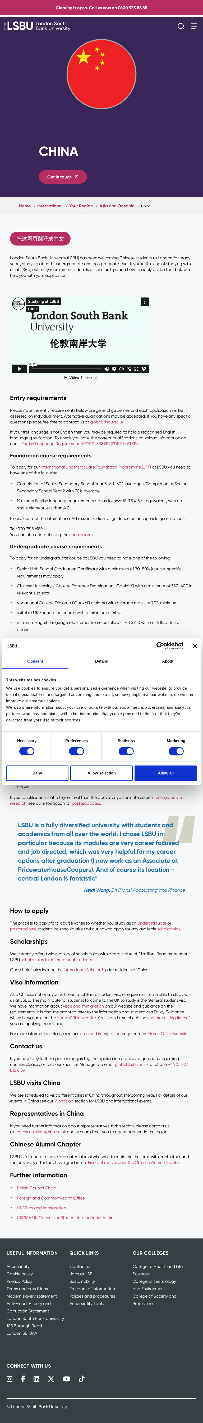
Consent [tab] (35, 661)
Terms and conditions (27, 1288)
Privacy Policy (19, 1281)
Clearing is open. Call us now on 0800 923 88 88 (101, 7)
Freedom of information (92, 1288)
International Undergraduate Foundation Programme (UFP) (96, 467)
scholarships (168, 928)
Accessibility (18, 1266)
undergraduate (152, 923)
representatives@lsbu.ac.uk (40, 1131)
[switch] (76, 751)
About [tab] (168, 661)
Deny (37, 773)
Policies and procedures (92, 1296)
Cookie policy (20, 1273)
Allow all (166, 773)
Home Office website (76, 1017)
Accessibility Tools (87, 1303)
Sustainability (82, 1281)
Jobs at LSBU (82, 1273)
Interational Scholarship (86, 969)
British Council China (36, 1187)
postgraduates (86, 803)
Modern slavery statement (32, 1296)
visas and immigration (83, 1006)
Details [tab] (101, 661)
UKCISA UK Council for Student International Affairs (65, 1217)
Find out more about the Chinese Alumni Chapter (134, 1162)
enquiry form (81, 534)
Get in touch (59, 176)
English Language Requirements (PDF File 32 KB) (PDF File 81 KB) (79, 443)
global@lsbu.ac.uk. (107, 421)
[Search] (182, 26)
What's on (63, 1101)
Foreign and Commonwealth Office (51, 1198)
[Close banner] (195, 646)
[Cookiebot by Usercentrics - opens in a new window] (160, 646)
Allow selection (101, 773)
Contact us (80, 1266)
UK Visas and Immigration (41, 1207)
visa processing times (167, 1017)
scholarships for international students (56, 959)
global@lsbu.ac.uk (132, 1064)
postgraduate (23, 928)
